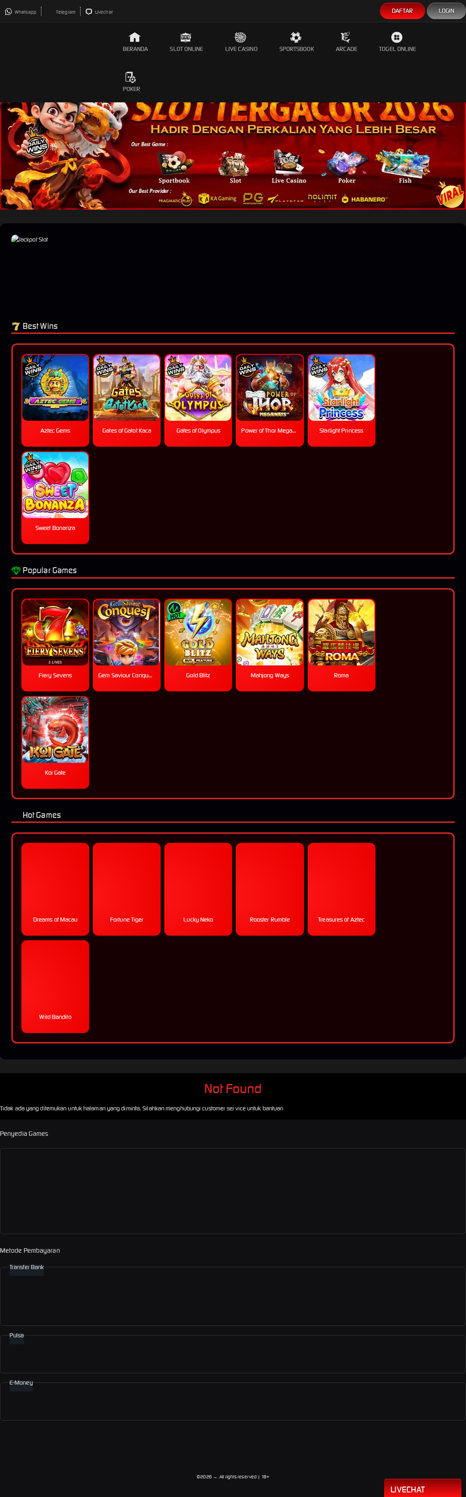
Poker (132, 89)
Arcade (347, 49)
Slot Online (186, 49)
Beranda (135, 49)
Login (447, 11)
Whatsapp (25, 12)
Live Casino (241, 49)
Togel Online (397, 49)
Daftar (402, 11)
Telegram (65, 12)
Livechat (103, 12)
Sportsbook (296, 49)
